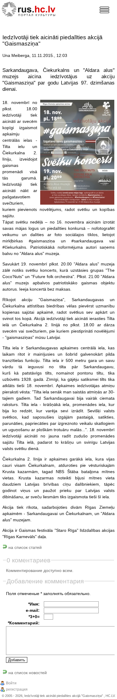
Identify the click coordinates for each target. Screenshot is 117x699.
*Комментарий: (24, 623)
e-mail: (33, 610)
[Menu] (104, 9)
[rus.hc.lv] (33, 8)
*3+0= (34, 616)
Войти (11, 683)
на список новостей (27, 672)
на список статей (24, 547)
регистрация (17, 689)
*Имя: (34, 604)
